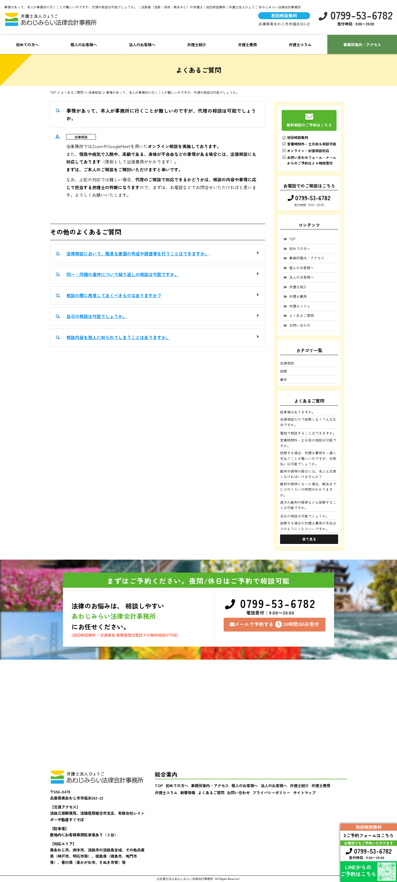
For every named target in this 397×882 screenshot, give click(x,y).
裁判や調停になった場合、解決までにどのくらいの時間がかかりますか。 (308, 489)
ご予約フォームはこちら (370, 835)
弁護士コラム (300, 44)
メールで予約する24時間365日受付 (277, 624)
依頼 (283, 371)
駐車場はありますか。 (297, 412)
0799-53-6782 (360, 15)
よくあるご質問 (301, 315)
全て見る (309, 539)
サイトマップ (304, 792)
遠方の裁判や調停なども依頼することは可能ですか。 (308, 505)
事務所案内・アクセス (362, 44)
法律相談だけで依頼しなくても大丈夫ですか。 (308, 422)
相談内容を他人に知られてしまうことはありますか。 (118, 337)
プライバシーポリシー (271, 792)
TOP (292, 238)
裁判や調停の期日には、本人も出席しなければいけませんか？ (308, 474)
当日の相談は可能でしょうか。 (96, 316)
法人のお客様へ (142, 44)
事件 (283, 379)
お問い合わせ (299, 325)
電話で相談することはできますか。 (308, 433)
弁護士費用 (247, 44)
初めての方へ (27, 44)
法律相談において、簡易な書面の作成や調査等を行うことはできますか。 (137, 253)
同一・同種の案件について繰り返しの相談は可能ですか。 (122, 274)
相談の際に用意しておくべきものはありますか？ (114, 295)
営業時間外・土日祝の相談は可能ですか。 (308, 442)
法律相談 (81, 137)
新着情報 (187, 792)
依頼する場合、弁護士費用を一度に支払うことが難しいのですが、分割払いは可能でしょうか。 (308, 458)
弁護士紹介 (196, 44)
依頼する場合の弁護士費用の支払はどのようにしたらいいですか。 (308, 525)
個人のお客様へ (83, 44)
